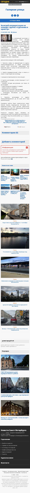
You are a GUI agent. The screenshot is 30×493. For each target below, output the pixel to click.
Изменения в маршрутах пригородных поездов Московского (15, 281)
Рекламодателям (12, 471)
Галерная (3, 432)
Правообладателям (23, 471)
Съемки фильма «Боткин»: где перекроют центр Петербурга (15, 395)
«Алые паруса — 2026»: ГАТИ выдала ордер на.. (15, 179)
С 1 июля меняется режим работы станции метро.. (23, 195)
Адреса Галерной (6, 452)
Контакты (24, 472)
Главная (4, 471)
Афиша (15, 32)
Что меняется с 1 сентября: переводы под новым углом (15, 252)
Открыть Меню (15, 20)
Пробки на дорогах (7, 443)
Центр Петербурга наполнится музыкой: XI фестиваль (15, 305)
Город (15, 221)
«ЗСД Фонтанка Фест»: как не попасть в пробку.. (5, 178)
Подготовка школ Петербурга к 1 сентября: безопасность (15, 223)
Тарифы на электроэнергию (9, 445)
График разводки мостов (9, 449)
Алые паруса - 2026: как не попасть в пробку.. (5, 192)
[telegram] (15, 15)
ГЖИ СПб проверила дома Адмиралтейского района (9, 372)
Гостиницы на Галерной (8, 447)
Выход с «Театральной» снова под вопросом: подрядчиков (15, 329)
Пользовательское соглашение (12, 472)
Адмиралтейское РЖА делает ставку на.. (16, 192)
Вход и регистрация (6, 159)
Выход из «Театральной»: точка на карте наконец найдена (14, 418)
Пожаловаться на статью (7, 119)
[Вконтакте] (12, 15)
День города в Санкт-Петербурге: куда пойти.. (24, 177)
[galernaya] (18, 15)
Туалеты (4, 454)
